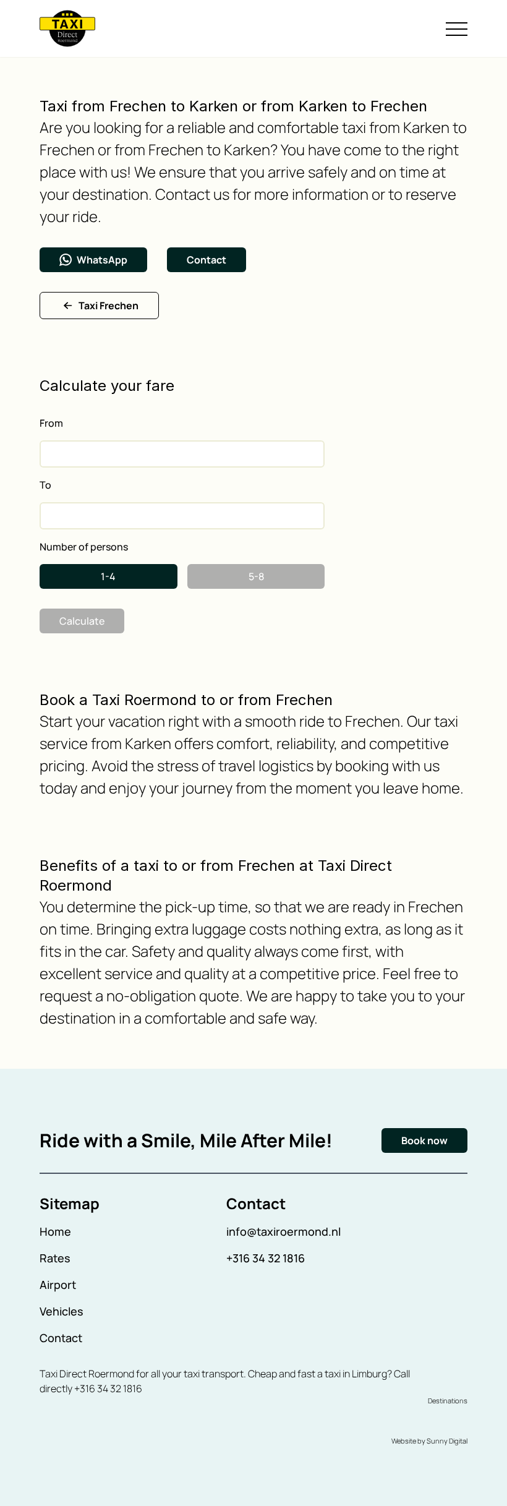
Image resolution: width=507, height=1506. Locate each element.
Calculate (81, 621)
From (51, 423)
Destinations (447, 1400)
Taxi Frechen (108, 305)
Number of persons (84, 547)
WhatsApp (102, 260)
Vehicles (61, 1311)
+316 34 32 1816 (265, 1258)
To (45, 485)
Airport (58, 1284)
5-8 (256, 576)
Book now (424, 1140)
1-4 (108, 576)
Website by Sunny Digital (429, 1440)
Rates (55, 1258)
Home (55, 1231)
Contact (206, 260)
